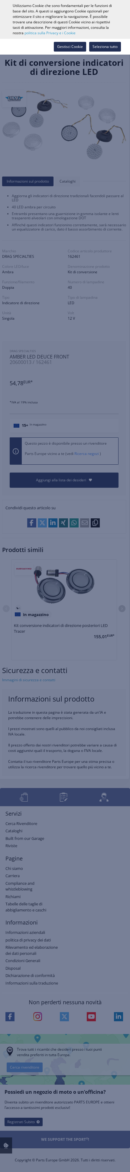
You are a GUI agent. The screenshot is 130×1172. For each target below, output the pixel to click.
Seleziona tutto (105, 46)
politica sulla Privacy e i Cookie (50, 32)
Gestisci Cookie (70, 46)
